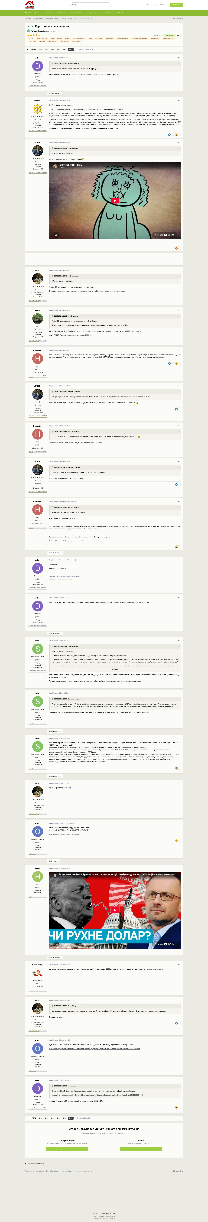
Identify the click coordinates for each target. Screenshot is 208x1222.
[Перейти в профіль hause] (37, 876)
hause (37, 868)
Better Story (37, 965)
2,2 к (38, 887)
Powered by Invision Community (104, 1218)
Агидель (71, 63)
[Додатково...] (178, 57)
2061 (58, 49)
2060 (52, 49)
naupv (37, 310)
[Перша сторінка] (27, 49)
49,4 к (38, 120)
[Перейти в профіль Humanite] (37, 358)
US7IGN (37, 142)
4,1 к (38, 369)
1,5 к (38, 660)
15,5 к (38, 329)
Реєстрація (176, 5)
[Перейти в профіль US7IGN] (37, 150)
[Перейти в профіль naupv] (37, 318)
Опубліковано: (59, 58)
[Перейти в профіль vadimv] (37, 109)
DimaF (37, 270)
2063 (70, 49)
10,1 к (38, 289)
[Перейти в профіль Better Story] (37, 972)
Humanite (37, 350)
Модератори (109, 13)
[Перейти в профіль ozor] (37, 831)
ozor (37, 823)
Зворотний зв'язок (108, 1213)
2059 (46, 49)
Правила (38, 13)
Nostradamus (42, 31)
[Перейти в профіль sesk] (37, 649)
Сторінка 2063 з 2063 (84, 49)
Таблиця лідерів (74, 13)
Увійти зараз (140, 1149)
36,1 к (38, 161)
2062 (64, 49)
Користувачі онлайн (92, 13)
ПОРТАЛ (120, 13)
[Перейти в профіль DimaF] (37, 278)
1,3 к (38, 77)
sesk (37, 641)
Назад (33, 49)
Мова (95, 1213)
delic (37, 58)
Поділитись (157, 35)
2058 (40, 49)
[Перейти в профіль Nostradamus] (28, 30)
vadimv (37, 101)
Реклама (48, 13)
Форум (28, 13)
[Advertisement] (93, 260)
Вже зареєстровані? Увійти (157, 5)
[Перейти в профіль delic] (37, 66)
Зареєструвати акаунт (67, 1149)
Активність (59, 13)
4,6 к (38, 842)
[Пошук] (108, 5)
